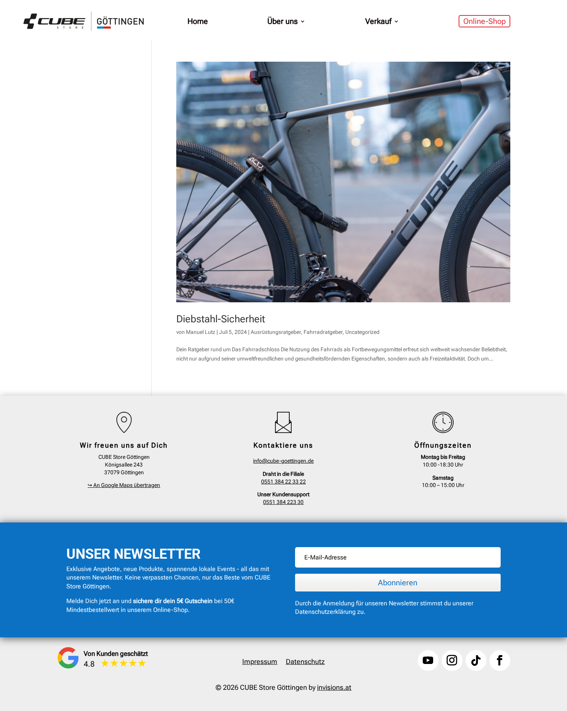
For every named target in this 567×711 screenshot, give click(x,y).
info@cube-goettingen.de (283, 461)
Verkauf (378, 21)
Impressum (259, 662)
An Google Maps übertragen (124, 485)
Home (197, 21)
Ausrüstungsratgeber (276, 332)
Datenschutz (305, 662)
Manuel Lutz (200, 332)
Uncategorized (362, 332)
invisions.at (334, 687)
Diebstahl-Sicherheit (220, 319)
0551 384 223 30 (283, 502)
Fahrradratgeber (323, 332)
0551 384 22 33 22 (283, 481)
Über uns (282, 21)
